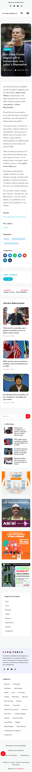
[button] (21, 13)
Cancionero (16, 705)
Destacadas (16, 684)
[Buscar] (28, 416)
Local (7, 605)
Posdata (6, 697)
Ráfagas (17, 722)
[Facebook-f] (10, 6)
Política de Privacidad (16, 750)
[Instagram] (21, 6)
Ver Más (8, 279)
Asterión (7, 705)
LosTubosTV (9, 631)
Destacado (7, 688)
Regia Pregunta (9, 726)
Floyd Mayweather (18, 239)
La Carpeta (21, 692)
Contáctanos (24, 755)
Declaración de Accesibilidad (16, 745)
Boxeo (6, 239)
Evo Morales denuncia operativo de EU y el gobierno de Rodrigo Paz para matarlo (15, 397)
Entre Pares (7, 713)
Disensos (25, 709)
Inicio (7, 601)
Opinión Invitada (18, 718)
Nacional (8, 610)
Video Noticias (21, 726)
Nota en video (8, 701)
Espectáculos (9, 622)
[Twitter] (14, 6)
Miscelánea (15, 697)
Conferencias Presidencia (12, 730)
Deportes (7, 49)
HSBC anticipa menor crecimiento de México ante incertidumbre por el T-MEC (15, 364)
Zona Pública (8, 722)
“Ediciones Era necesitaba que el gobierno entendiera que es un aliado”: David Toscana (14, 330)
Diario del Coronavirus (11, 709)
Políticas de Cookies (10, 755)
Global (7, 614)
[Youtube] (17, 6)
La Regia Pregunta (20, 713)
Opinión (7, 627)
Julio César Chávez (11, 243)
